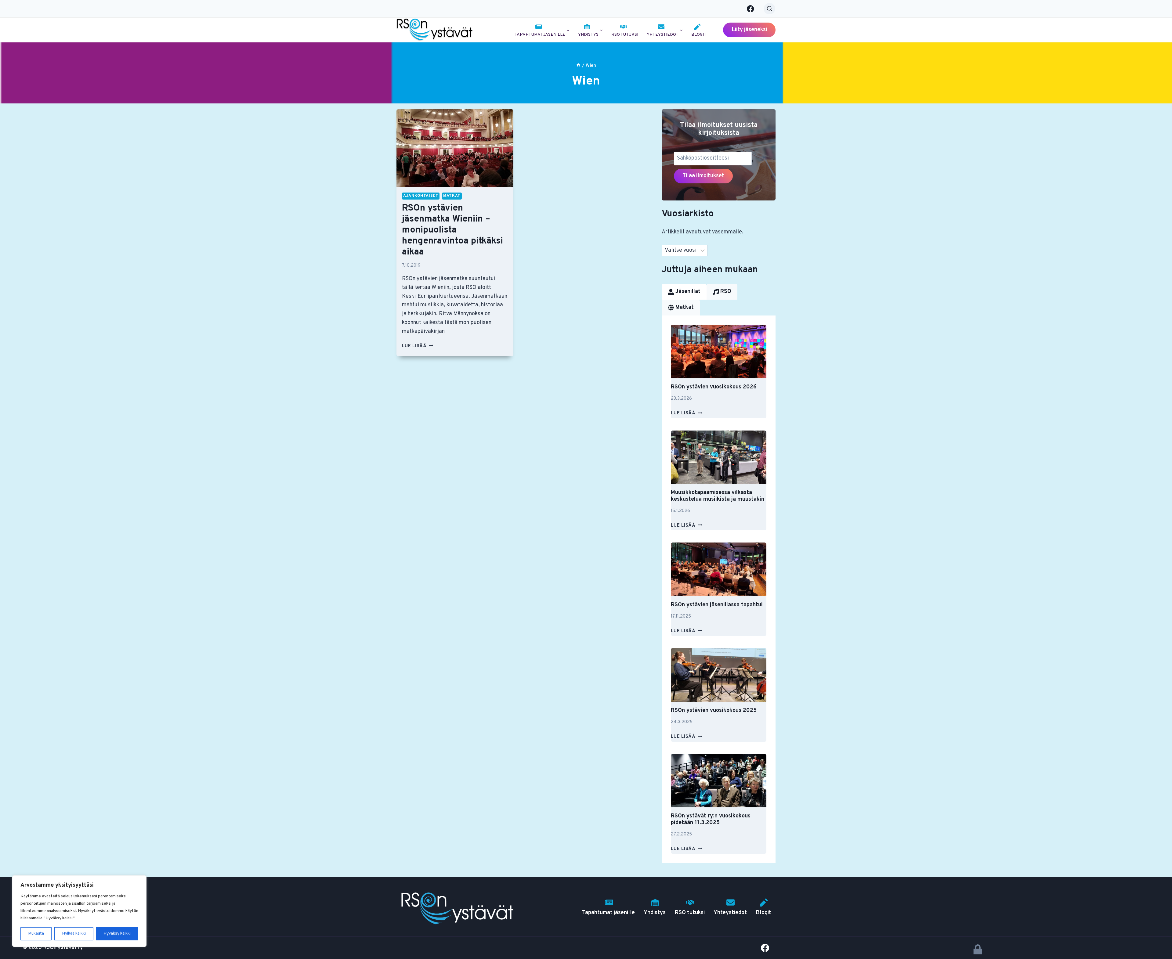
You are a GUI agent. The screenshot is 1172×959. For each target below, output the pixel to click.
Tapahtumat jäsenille (608, 912)
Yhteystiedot (730, 912)
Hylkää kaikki (74, 933)
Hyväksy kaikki (117, 933)
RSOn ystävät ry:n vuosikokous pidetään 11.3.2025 (711, 819)
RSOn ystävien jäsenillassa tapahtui (717, 604)
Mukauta (36, 933)
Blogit (699, 34)
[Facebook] (750, 9)
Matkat (452, 195)
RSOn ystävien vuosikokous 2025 (714, 710)
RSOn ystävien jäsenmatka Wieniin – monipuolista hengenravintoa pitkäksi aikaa (452, 230)
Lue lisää (417, 346)
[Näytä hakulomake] (769, 9)
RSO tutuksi (624, 34)
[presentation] (454, 148)
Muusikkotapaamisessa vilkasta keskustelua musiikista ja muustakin (717, 496)
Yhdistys (655, 912)
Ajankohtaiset (420, 195)
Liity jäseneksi (749, 29)
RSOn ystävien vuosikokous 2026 (714, 387)
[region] (79, 911)
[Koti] (578, 66)
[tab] (684, 292)
